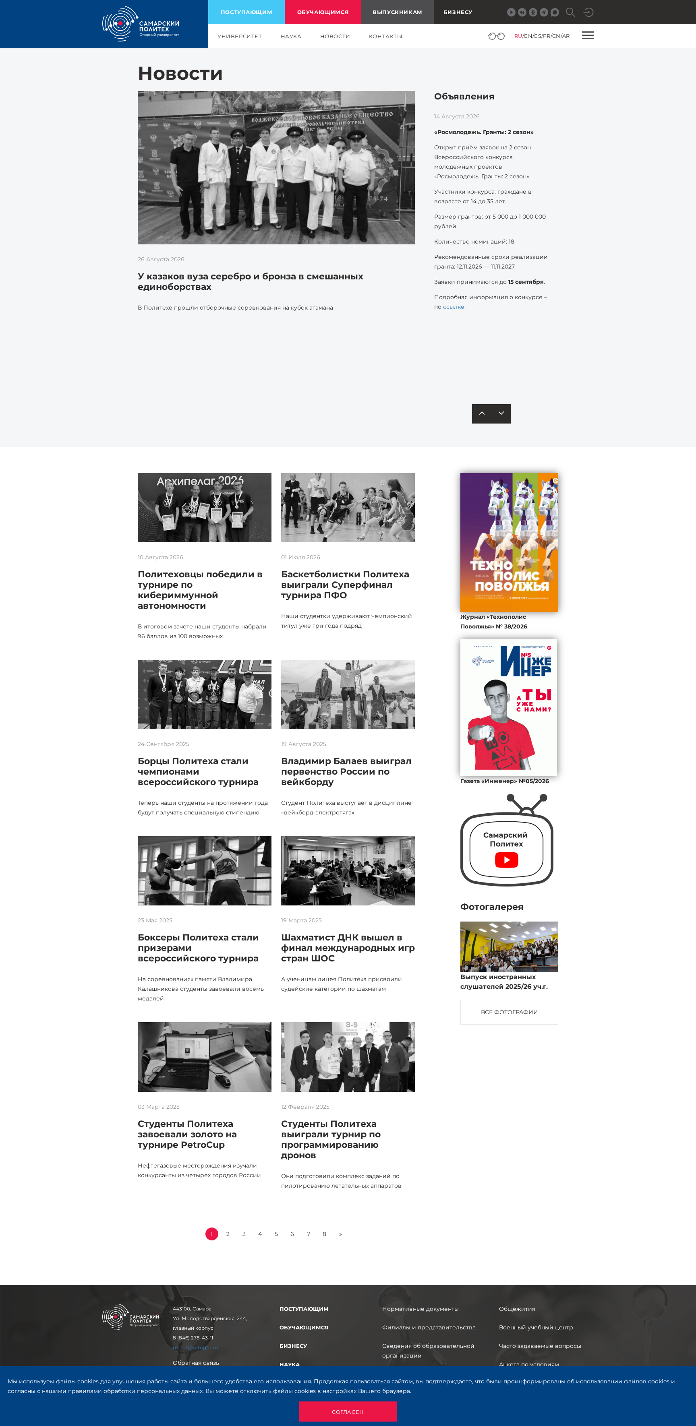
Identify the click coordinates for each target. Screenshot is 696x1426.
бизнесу (293, 1346)
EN (528, 36)
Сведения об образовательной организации (428, 1350)
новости (335, 36)
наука (291, 36)
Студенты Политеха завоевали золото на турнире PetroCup (187, 1134)
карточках (494, 361)
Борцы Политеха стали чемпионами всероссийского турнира (198, 771)
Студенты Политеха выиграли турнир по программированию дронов (331, 1139)
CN (556, 36)
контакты (386, 36)
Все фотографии (509, 1012)
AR (566, 36)
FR (546, 36)
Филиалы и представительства (429, 1327)
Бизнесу (457, 12)
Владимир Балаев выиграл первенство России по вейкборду (346, 771)
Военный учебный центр (536, 1327)
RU (518, 36)
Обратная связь (196, 1362)
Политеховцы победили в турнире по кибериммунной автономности (200, 590)
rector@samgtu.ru (195, 1347)
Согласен (348, 1412)
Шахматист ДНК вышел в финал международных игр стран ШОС (348, 948)
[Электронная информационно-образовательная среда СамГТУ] (588, 12)
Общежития (517, 1308)
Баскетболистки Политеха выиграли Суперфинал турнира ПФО (345, 585)
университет (240, 36)
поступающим (247, 12)
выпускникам (398, 12)
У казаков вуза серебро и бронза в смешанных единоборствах (250, 281)
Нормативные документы (420, 1308)
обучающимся (323, 12)
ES (537, 36)
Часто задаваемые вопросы (540, 1346)
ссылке (453, 306)
